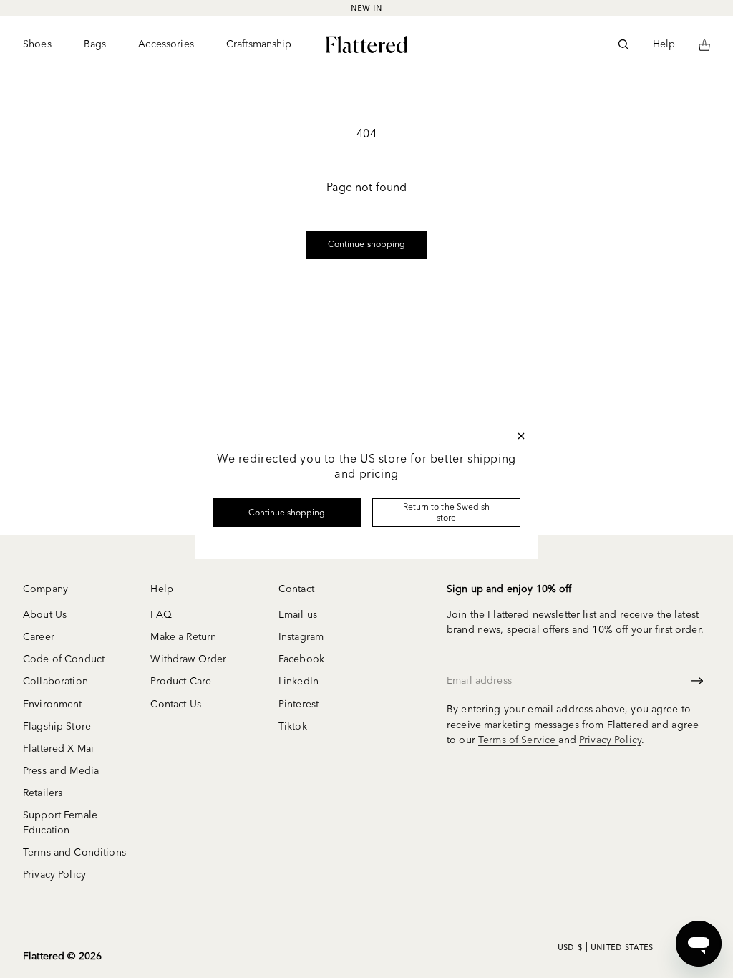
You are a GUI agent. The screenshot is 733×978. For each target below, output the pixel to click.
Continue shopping (287, 512)
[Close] (521, 436)
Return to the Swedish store (446, 511)
